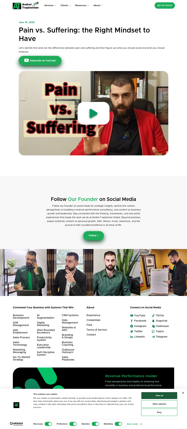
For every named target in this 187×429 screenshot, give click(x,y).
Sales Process (21, 337)
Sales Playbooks (68, 358)
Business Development (21, 316)
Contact (91, 334)
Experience (93, 315)
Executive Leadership (44, 346)
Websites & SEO (69, 328)
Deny (159, 412)
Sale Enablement (20, 331)
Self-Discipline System (46, 353)
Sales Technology (20, 343)
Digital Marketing (43, 324)
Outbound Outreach (68, 351)
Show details (132, 424)
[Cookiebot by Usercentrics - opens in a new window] (16, 424)
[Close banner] (183, 393)
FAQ (89, 325)
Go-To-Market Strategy (21, 358)
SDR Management (21, 324)
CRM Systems (70, 315)
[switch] (73, 424)
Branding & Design (67, 336)
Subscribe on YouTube (40, 60)
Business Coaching (67, 343)
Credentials (93, 320)
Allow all (159, 395)
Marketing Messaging (19, 351)
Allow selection (159, 404)
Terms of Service (97, 330)
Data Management (70, 321)
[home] (25, 5)
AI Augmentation (45, 316)
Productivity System (44, 338)
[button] (50, 5)
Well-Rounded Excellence (46, 331)
